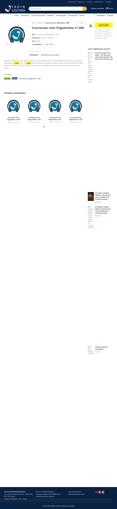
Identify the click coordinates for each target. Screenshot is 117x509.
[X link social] (45, 44)
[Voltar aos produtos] (82, 23)
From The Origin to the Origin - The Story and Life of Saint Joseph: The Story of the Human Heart (104, 56)
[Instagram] (96, 492)
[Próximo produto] (84, 23)
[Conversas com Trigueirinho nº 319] (75, 106)
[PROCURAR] (85, 9)
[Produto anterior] (80, 23)
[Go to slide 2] (45, 126)
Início (33, 23)
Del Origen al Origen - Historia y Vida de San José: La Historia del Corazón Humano (102, 196)
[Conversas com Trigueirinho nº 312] (54, 106)
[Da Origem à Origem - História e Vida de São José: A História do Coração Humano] (91, 274)
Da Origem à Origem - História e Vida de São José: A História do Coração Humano (102, 210)
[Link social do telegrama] (52, 44)
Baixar (15, 78)
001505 (37, 41)
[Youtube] (99, 492)
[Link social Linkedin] (49, 44)
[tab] (33, 54)
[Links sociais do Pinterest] (47, 44)
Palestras (50, 38)
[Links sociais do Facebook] (42, 44)
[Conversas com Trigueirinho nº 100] (13, 106)
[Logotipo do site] (15, 8)
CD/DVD (40, 23)
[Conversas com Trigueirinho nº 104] (34, 106)
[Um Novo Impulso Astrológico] (91, 414)
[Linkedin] (103, 492)
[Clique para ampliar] (7, 44)
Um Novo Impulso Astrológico (101, 348)
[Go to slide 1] (43, 126)
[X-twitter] (106, 492)
